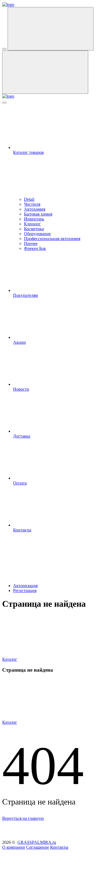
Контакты (59, 847)
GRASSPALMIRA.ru (36, 842)
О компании (13, 847)
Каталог (9, 659)
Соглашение (37, 847)
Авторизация (25, 585)
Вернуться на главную (23, 818)
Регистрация (24, 590)
